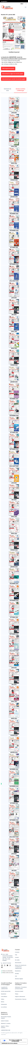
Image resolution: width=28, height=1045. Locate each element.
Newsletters (18, 971)
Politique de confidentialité (7, 970)
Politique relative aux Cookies (7, 972)
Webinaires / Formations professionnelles (21, 988)
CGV (16, 976)
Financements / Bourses (20, 999)
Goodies (17, 973)
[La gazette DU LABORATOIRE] (5, 950)
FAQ (16, 954)
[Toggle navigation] (25, 7)
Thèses (16, 994)
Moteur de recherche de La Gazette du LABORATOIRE (20, 967)
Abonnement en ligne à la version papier (12, 73)
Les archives (4, 1007)
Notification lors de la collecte (9, 1043)
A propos (17, 952)
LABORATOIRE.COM (5, 1030)
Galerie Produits (5, 1020)
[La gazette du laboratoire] (7, 7)
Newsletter (3, 994)
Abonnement (18, 962)
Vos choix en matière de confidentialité (15, 1040)
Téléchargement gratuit (8, 68)
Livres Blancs (4, 996)
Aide (22, 3)
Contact (17, 957)
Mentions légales (19, 978)
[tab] (7, 90)
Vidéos (2, 999)
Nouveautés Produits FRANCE (6, 1017)
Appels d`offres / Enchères (5, 1026)
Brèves (2, 1001)
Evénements (4, 1004)
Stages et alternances (20, 996)
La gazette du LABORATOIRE (4, 988)
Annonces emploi (19, 991)
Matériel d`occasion (5, 1023)
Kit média (17, 960)
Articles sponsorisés (5, 991)
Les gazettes (4, 1)
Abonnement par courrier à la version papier (13, 79)
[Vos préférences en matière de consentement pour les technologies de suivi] (1, 783)
